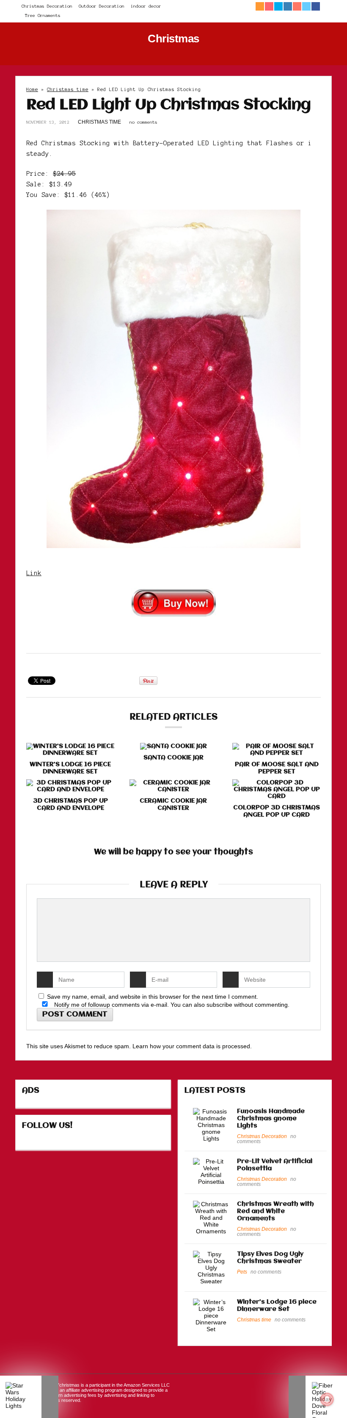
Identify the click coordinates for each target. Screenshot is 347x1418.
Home (32, 89)
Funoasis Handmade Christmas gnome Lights (271, 1118)
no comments (143, 122)
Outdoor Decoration (101, 6)
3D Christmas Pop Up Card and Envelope (70, 804)
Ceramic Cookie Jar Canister (173, 804)
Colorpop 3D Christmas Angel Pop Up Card (276, 811)
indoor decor (146, 6)
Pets (242, 1272)
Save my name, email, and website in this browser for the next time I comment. (152, 996)
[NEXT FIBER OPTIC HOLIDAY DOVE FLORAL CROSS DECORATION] (318, 1397)
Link (33, 573)
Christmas (173, 38)
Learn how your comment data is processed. (192, 1046)
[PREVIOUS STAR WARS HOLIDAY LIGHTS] (29, 1397)
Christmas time (67, 89)
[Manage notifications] (327, 1399)
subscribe (219, 1004)
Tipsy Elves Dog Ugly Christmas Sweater (270, 1258)
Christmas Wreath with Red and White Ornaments (275, 1211)
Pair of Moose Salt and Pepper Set (277, 768)
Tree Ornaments (43, 15)
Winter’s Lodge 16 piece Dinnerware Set (70, 768)
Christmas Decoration (47, 6)
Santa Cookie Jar (173, 757)
